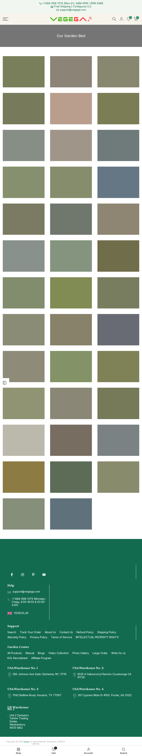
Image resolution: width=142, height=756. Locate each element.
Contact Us (66, 632)
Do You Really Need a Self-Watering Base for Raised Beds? (118, 97)
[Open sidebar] (4, 382)
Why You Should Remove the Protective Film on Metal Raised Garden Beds (71, 84)
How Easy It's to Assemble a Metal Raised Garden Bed (118, 314)
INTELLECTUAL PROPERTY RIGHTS (97, 637)
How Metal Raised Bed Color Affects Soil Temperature (71, 244)
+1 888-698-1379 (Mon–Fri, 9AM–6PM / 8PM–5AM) (72, 3)
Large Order (100, 653)
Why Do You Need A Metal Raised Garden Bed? (71, 502)
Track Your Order (30, 632)
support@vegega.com (72, 9)
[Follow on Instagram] (22, 574)
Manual (30, 653)
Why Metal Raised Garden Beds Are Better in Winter (23, 134)
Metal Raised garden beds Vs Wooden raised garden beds (118, 465)
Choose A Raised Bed (27, 64)
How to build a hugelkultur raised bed (118, 200)
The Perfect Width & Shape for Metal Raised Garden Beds (23, 97)
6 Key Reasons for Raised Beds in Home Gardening (118, 134)
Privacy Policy (38, 637)
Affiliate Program (41, 658)
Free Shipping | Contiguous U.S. (72, 6)
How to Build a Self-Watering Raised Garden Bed (71, 274)
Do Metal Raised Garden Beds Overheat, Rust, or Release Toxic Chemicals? (118, 236)
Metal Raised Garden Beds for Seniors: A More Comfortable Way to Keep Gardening (71, 55)
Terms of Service (61, 637)
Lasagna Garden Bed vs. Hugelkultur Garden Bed (23, 200)
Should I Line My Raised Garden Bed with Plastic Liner (118, 167)
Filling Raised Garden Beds (118, 176)
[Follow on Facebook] (11, 574)
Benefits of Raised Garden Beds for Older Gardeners (118, 281)
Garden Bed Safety (74, 100)
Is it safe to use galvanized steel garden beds (24, 167)
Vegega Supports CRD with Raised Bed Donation (24, 281)
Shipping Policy (106, 632)
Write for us (118, 653)
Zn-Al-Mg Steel (118, 65)
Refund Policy (85, 632)
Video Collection (58, 653)
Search (11, 632)
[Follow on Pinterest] (33, 574)
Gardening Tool (118, 104)
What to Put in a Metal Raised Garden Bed (23, 351)
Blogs (41, 653)
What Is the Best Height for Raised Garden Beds (23, 241)
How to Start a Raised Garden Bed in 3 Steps (71, 351)
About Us (50, 632)
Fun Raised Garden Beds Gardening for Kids (71, 134)
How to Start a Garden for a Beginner (118, 425)
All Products (14, 653)
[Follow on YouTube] (44, 574)
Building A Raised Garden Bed (22, 61)
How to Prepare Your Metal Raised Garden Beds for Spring (118, 388)
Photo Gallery (71, 467)
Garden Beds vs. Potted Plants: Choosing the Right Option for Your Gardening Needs (71, 313)
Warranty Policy (16, 637)
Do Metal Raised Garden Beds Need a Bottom (24, 53)
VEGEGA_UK (21, 613)
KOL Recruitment (17, 658)
